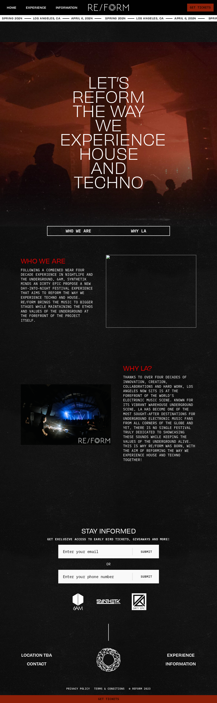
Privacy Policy (78, 688)
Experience (181, 655)
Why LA (138, 230)
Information (181, 663)
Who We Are (78, 230)
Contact (36, 663)
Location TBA (36, 655)
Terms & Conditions (109, 688)
